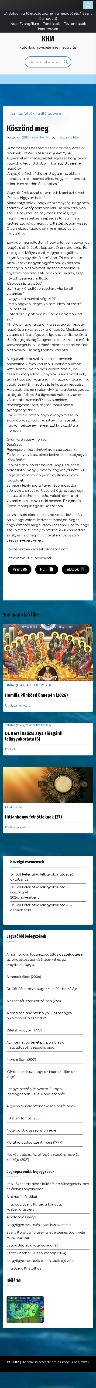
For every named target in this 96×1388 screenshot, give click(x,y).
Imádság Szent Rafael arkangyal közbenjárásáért (34, 1207)
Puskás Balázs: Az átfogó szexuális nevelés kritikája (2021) (43, 1157)
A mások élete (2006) (24, 977)
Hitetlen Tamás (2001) (24, 1118)
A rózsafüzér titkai (22, 1197)
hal (12, 749)
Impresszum (48, 29)
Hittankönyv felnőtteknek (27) (33, 817)
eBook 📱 (76, 569)
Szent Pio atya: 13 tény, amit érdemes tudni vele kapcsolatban (46, 1235)
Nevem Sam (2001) (21, 1059)
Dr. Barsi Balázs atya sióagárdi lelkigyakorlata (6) (33, 736)
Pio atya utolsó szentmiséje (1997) (34, 1142)
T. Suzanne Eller (68, 137)
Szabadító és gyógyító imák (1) (32, 1245)
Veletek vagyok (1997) (24, 1030)
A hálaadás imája (21, 1217)
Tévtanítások (75, 24)
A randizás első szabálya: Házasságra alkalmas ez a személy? (39, 1015)
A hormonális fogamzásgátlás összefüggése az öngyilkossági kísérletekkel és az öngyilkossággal (44, 960)
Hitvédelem (13, 807)
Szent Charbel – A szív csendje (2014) (36, 1253)
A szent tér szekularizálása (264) (34, 1001)
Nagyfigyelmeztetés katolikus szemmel (39, 1225)
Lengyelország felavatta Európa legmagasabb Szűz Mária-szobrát (36, 1091)
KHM (48, 39)
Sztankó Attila (20, 705)
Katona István (20, 827)
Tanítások (51, 24)
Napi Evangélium (24, 24)
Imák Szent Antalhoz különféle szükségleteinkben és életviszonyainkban (48, 1186)
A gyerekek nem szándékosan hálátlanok (41, 1106)
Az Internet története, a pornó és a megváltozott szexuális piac (36, 1045)
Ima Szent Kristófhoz (24, 1268)
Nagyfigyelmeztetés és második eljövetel (40, 1261)
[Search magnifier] (65, 62)
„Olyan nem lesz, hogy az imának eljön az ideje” (41, 1074)
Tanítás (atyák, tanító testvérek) (37, 113)
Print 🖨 (20, 569)
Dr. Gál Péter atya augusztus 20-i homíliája (42, 989)
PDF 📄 (47, 569)
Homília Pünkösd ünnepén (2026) (36, 695)
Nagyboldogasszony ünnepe (31, 1130)
